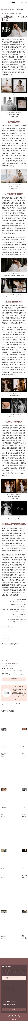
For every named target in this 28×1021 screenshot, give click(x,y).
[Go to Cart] (26, 3)
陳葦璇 (18, 704)
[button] (22, 3)
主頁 (2, 9)
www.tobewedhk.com (14, 660)
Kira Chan (6, 704)
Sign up (14, 1009)
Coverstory (6, 9)
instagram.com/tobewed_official (15, 670)
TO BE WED (13, 704)
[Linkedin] (9, 627)
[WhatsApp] (12, 627)
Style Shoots (17, 13)
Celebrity (10, 13)
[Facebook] (5, 627)
